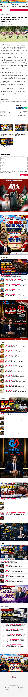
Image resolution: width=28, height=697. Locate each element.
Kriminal (2, 413)
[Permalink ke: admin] (1, 23)
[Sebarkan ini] (17, 108)
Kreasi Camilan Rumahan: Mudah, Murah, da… (15, 376)
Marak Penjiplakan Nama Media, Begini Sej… (16, 625)
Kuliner (10, 345)
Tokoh (19, 279)
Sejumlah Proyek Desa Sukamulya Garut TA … (15, 285)
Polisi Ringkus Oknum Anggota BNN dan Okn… (15, 641)
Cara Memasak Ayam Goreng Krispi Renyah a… (15, 386)
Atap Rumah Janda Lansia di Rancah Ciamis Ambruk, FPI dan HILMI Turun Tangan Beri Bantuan (6, 133)
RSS (21, 689)
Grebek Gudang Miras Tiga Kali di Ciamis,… (9, 414)
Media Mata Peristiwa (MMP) (12, 630)
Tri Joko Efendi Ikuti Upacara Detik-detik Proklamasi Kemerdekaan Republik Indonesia (22, 114)
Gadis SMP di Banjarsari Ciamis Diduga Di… (14, 424)
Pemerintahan (18, 284)
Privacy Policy (7, 681)
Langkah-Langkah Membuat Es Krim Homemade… (16, 391)
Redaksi (20, 682)
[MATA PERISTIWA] (13, 4)
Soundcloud (8, 689)
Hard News (8, 275)
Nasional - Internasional (8, 498)
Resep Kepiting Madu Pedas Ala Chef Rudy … (15, 351)
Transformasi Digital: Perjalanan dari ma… (15, 635)
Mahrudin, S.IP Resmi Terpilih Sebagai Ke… (14, 571)
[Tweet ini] (20, 108)
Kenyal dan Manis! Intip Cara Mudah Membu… (15, 366)
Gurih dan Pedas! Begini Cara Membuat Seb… (15, 356)
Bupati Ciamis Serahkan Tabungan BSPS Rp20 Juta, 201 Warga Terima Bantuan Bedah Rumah (20, 133)
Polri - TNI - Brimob (14, 279)
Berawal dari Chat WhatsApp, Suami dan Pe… (15, 428)
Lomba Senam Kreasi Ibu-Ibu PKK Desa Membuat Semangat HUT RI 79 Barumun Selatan (13, 102)
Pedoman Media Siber (7, 682)
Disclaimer (20, 681)
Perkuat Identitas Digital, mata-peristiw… (15, 646)
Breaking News (3, 275)
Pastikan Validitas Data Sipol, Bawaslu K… (14, 581)
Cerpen (1, 498)
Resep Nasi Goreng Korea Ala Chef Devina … (15, 371)
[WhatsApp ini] (26, 108)
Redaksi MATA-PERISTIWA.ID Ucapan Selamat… (15, 280)
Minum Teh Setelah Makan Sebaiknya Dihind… (15, 346)
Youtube (21, 687)
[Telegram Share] (23, 108)
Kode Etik (20, 679)
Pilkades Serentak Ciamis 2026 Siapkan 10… (10, 562)
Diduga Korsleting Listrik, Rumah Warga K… (14, 295)
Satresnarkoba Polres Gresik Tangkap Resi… (15, 419)
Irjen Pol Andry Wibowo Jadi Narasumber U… (15, 504)
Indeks (7, 679)
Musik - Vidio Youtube (14, 629)
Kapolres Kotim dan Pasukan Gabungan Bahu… (15, 290)
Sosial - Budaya (17, 507)
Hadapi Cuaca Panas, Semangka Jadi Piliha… (15, 361)
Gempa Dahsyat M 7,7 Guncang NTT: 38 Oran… (15, 518)
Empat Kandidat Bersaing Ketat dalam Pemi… (15, 576)
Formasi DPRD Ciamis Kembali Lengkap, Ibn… (15, 566)
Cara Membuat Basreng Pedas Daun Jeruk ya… (15, 381)
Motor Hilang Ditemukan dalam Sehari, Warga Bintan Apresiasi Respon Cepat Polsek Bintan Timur (6, 147)
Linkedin (8, 687)
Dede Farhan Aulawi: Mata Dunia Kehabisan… (10, 499)
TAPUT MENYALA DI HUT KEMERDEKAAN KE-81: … (15, 514)
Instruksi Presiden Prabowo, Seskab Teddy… (15, 509)
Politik (7, 561)
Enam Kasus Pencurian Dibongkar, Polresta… (15, 433)
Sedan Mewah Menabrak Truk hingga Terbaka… (11, 276)
